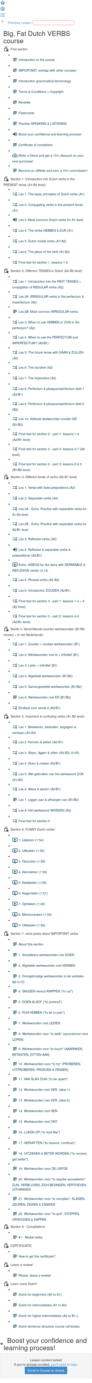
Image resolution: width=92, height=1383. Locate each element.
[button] (2, 4)
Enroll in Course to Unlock (46, 1370)
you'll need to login (64, 1364)
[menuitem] (2, 10)
